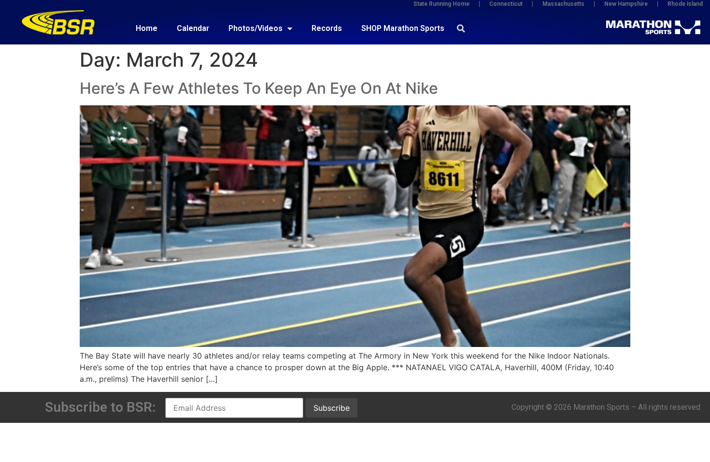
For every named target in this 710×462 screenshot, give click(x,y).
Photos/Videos (255, 28)
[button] (461, 28)
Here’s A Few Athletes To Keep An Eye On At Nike (259, 88)
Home (146, 28)
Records (327, 28)
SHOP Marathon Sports (402, 28)
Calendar (193, 28)
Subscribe (331, 408)
